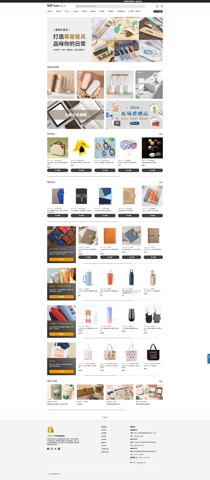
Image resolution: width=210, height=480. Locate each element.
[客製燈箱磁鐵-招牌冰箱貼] (152, 147)
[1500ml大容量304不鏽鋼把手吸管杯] (88, 277)
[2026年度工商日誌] (61, 236)
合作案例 (131, 11)
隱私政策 (103, 439)
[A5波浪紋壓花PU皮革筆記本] (128, 196)
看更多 (161, 134)
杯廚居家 (58, 11)
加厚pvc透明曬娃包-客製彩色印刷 (103, 162)
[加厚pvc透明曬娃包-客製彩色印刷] (105, 147)
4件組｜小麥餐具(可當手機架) (150, 210)
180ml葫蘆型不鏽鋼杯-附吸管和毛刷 (153, 329)
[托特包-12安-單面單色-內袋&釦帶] (88, 352)
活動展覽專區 (121, 11)
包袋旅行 (49, 11)
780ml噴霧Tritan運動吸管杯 (152, 291)
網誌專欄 (103, 433)
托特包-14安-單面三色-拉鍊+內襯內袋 (109, 366)
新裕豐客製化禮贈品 (55, 474)
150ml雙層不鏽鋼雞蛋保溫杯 (130, 328)
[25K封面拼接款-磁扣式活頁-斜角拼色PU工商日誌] (57, 196)
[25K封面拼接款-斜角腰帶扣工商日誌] (81, 196)
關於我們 (137, 11)
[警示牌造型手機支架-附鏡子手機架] (81, 147)
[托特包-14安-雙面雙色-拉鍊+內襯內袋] (131, 352)
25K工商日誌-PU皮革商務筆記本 (153, 249)
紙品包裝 (102, 11)
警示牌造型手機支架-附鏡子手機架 (80, 162)
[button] (162, 6)
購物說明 (103, 442)
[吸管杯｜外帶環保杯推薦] (61, 275)
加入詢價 (57, 170)
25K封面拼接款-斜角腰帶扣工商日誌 (81, 210)
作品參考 (103, 445)
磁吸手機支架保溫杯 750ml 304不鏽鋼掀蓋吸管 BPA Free (131, 292)
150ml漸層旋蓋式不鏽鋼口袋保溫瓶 (109, 329)
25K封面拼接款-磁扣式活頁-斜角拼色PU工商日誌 (57, 211)
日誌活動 (75, 11)
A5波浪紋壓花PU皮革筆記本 (125, 210)
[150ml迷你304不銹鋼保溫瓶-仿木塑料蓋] (88, 314)
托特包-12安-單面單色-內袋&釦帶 (87, 366)
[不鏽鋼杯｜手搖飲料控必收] (61, 313)
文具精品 (84, 11)
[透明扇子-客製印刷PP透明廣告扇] (128, 147)
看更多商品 (61, 371)
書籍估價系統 (105, 452)
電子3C (67, 11)
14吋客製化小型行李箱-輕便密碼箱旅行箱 (57, 163)
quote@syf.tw (141, 462)
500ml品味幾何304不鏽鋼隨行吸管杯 (109, 292)
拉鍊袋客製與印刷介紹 (113, 404)
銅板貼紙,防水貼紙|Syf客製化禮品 (57, 404)
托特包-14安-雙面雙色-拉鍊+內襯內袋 (131, 366)
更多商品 (61, 259)
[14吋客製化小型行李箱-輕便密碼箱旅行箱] (57, 147)
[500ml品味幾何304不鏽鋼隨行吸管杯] (109, 277)
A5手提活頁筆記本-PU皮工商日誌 (131, 249)
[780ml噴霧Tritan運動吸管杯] (153, 277)
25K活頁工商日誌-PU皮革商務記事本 (87, 250)
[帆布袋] (61, 350)
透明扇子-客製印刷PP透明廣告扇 (127, 162)
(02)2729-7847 (139, 445)
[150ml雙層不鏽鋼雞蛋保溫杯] (131, 314)
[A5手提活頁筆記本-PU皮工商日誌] (131, 235)
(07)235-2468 (138, 436)
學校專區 (110, 11)
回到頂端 (105, 417)
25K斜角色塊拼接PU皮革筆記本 (103, 210)
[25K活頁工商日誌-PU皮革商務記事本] (88, 235)
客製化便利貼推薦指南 (143, 404)
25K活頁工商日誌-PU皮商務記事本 (109, 250)
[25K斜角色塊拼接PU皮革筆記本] (105, 196)
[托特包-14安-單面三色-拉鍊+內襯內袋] (109, 352)
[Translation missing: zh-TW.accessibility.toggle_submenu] (53, 11)
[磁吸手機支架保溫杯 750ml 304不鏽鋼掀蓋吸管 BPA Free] (131, 277)
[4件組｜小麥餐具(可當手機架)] (152, 196)
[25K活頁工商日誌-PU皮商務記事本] (109, 235)
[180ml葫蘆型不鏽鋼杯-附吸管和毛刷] (153, 314)
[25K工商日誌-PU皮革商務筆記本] (153, 235)
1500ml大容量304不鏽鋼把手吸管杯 (88, 292)
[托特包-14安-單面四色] (153, 352)
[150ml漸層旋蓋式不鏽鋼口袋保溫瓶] (109, 314)
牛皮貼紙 (79, 404)
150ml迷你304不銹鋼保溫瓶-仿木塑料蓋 (88, 329)
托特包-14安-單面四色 (150, 366)
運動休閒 (93, 11)
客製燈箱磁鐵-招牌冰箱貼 (149, 162)
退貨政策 (103, 436)
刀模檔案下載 (105, 449)
